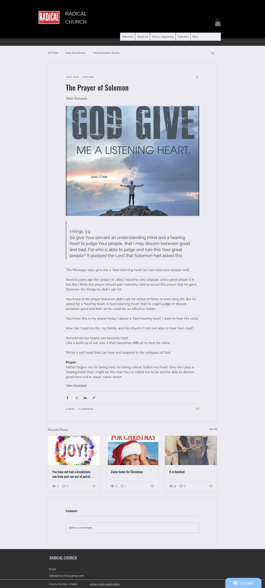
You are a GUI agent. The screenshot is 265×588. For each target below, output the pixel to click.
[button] (183, 37)
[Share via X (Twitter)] (76, 397)
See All (213, 429)
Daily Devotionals (75, 52)
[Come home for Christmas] (133, 450)
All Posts (53, 52)
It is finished (177, 471)
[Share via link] (94, 397)
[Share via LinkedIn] (85, 397)
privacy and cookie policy (105, 584)
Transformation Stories (106, 52)
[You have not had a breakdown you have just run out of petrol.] (74, 450)
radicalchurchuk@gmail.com (66, 575)
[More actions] (197, 77)
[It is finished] (191, 450)
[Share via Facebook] (67, 397)
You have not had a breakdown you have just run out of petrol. (71, 474)
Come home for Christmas (127, 471)
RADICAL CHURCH (63, 558)
